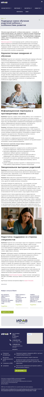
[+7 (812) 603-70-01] (10, 344)
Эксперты (27, 8)
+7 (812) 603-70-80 (16, 340)
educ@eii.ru (15, 349)
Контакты (20, 11)
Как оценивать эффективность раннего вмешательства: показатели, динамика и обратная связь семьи (7, 299)
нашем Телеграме (28, 280)
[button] (42, 1)
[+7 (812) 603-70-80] (10, 340)
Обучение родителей (6, 42)
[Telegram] (4, 338)
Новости (37, 8)
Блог (27, 11)
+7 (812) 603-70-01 (16, 344)
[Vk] (2, 338)
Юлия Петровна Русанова (15, 275)
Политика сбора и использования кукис (9, 382)
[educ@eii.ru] (10, 349)
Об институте (5, 8)
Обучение (17, 8)
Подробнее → (5, 306)
